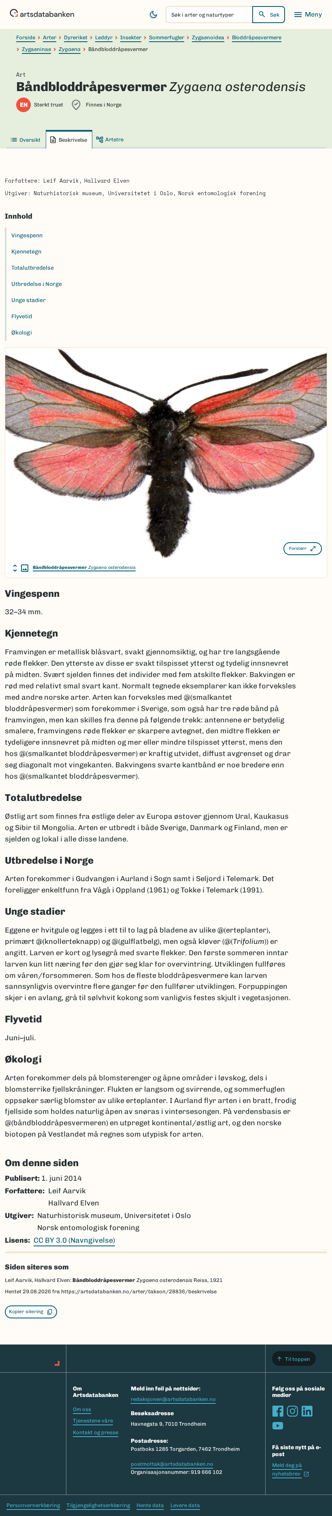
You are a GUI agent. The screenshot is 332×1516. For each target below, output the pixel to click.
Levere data (185, 1505)
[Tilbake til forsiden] (42, 14)
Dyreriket (75, 37)
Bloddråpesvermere (256, 37)
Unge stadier (28, 300)
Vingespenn (27, 235)
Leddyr (104, 37)
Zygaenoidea (208, 37)
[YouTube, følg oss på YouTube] (277, 1425)
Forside (25, 37)
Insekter (130, 37)
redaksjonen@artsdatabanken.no (173, 1399)
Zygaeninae (36, 49)
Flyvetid (21, 316)
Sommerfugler (166, 37)
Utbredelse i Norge (36, 284)
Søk (274, 15)
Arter (49, 37)
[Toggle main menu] (307, 14)
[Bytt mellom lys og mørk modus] (153, 14)
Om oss (82, 1409)
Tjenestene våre (93, 1421)
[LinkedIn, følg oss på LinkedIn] (307, 1411)
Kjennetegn (26, 251)
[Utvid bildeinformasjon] (20, 568)
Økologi (21, 332)
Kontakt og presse (95, 1432)
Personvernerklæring (33, 1505)
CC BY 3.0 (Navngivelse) (74, 1240)
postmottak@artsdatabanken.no (172, 1464)
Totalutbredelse (32, 267)
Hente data (150, 1505)
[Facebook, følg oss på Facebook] (277, 1411)
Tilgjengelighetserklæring (98, 1505)
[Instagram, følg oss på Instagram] (292, 1411)
